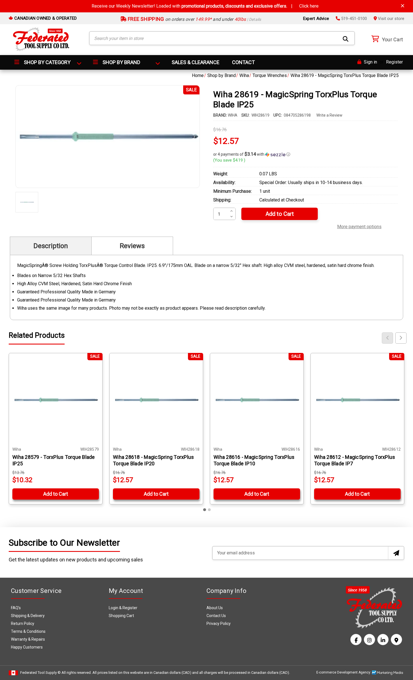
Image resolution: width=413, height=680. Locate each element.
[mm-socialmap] (396, 639)
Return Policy (22, 623)
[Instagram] (369, 639)
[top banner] (402, 6)
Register (394, 62)
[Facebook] (356, 639)
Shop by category (47, 62)
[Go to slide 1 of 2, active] (204, 509)
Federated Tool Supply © (40, 672)
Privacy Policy (218, 623)
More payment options (359, 226)
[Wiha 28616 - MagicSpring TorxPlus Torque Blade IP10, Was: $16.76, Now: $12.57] (257, 400)
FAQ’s (16, 608)
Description (50, 246)
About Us (214, 608)
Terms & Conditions (28, 631)
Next (401, 338)
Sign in (370, 62)
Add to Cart (55, 494)
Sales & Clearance (195, 62)
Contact (243, 62)
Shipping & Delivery (28, 615)
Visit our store (390, 18)
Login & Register (123, 608)
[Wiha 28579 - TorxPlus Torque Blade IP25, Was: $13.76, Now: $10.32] (56, 400)
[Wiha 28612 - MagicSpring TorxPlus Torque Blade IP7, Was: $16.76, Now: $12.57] (357, 400)
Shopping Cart (121, 615)
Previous (387, 338)
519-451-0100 (353, 18)
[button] (305, 154)
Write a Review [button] (329, 115)
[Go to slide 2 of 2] (209, 509)
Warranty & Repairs (28, 639)
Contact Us (216, 615)
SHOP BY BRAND (120, 62)
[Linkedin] (383, 639)
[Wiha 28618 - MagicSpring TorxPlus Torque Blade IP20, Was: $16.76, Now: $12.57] (156, 400)
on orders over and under (194, 19)
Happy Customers (27, 647)
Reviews (132, 246)
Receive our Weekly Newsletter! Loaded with (205, 6)
